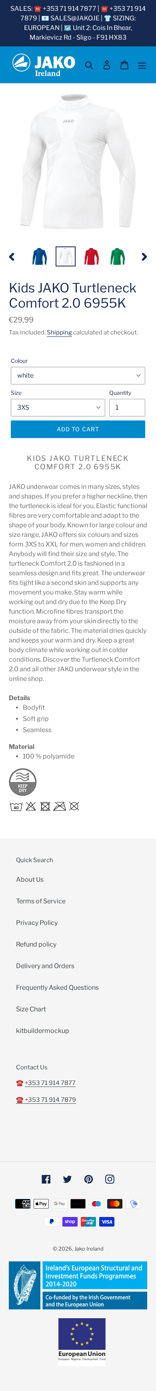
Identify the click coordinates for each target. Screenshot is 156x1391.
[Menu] (142, 65)
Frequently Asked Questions (57, 987)
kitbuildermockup (42, 1031)
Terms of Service (41, 901)
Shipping (59, 332)
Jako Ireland (89, 1248)
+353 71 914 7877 (50, 1083)
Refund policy (36, 944)
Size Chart (31, 1009)
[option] (40, 256)
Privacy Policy (37, 923)
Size (16, 392)
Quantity (120, 392)
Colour (19, 360)
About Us (30, 879)
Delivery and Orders (45, 966)
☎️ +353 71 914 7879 (46, 1099)
